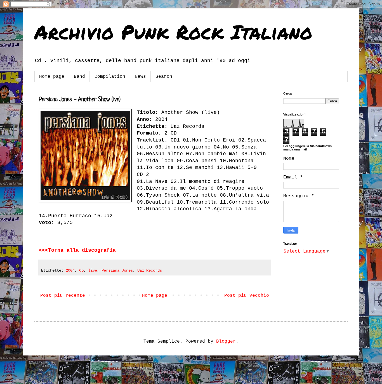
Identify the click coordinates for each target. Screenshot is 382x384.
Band (79, 76)
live (92, 270)
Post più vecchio (246, 295)
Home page (51, 76)
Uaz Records (149, 270)
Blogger (226, 341)
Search (163, 76)
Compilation (110, 76)
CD (81, 270)
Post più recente (62, 295)
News (140, 76)
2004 (70, 270)
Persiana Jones (117, 270)
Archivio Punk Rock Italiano (173, 32)
